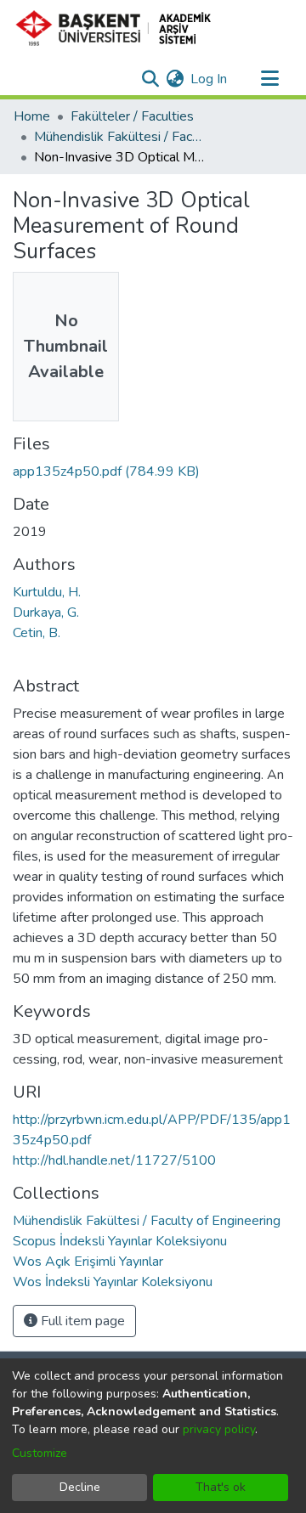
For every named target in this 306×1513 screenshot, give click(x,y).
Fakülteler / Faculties (132, 116)
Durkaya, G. (46, 612)
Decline (80, 1487)
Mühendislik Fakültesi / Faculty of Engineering (119, 136)
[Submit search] (150, 79)
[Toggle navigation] (269, 79)
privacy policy (219, 1429)
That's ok (221, 1487)
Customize (39, 1453)
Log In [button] (209, 79)
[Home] (120, 28)
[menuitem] (174, 79)
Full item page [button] (81, 1321)
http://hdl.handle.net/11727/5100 (114, 1160)
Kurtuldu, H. (47, 592)
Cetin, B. (36, 633)
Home (32, 116)
